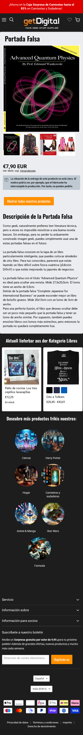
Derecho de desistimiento (42, 726)
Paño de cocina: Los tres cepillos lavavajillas (21, 390)
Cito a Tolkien (55, 397)
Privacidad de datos (17, 722)
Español (39, 678)
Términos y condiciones (45, 722)
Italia (40, 688)
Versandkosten (28, 171)
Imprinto (67, 722)
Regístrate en (61, 659)
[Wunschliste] (69, 20)
